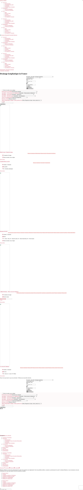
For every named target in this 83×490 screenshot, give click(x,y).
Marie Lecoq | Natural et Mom (6, 152)
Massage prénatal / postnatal (58, 232)
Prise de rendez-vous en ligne (9, 90)
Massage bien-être (44, 153)
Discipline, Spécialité (30, 76)
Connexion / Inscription (6, 437)
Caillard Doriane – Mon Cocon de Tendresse (9, 291)
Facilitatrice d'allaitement (29, 232)
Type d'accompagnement (7, 97)
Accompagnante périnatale (12, 232)
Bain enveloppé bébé (37, 292)
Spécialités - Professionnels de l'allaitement (10, 93)
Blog (6, 12)
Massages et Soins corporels (53, 367)
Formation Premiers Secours (37, 232)
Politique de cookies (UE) (7, 478)
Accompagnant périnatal (21, 292)
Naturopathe (49, 153)
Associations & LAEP (9, 4)
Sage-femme (43, 162)
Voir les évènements (9, 9)
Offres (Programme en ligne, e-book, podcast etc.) (12, 100)
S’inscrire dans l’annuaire (10, 6)
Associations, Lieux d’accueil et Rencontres (13, 440)
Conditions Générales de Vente (8, 476)
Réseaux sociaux (5, 98)
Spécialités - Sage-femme (7, 94)
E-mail (3, 101)
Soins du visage (60, 367)
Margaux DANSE (3, 231)
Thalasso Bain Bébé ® (71, 232)
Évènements (4, 8)
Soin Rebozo (53, 153)
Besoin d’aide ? (8, 13)
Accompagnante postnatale (29, 292)
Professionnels (7, 3)
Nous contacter (8, 15)
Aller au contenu (3, 0)
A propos (6, 14)
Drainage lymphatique (31, 153)
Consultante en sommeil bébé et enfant (47, 292)
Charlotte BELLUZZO (5, 161)
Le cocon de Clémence (4, 366)
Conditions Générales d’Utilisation (9, 475)
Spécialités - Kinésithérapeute (8, 95)
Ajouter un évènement (9, 10)
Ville (27, 82)
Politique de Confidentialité (7, 477)
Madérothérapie (37, 153)
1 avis (1, 300)
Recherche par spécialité (7, 91)
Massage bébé (45, 232)
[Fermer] (0, 488)
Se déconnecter (5, 450)
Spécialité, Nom (29, 79)
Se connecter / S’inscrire (9, 16)
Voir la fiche (2, 159)
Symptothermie (47, 162)
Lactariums (7, 5)
